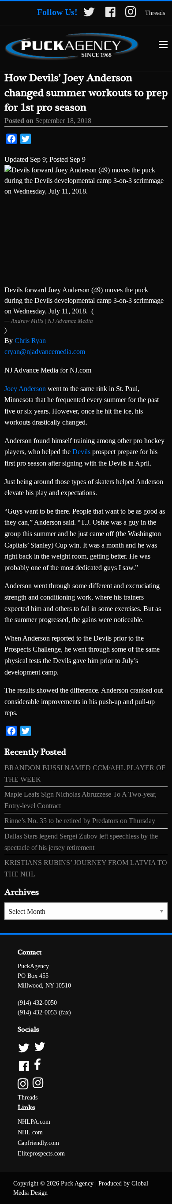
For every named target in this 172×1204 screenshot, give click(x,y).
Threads (155, 13)
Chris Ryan (30, 340)
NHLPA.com (34, 1121)
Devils (81, 451)
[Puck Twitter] (86, 1047)
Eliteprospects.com (41, 1153)
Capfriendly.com (38, 1143)
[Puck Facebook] (86, 1065)
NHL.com (30, 1132)
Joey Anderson (25, 388)
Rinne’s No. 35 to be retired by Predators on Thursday (79, 820)
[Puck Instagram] (86, 1083)
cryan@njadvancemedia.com (44, 351)
